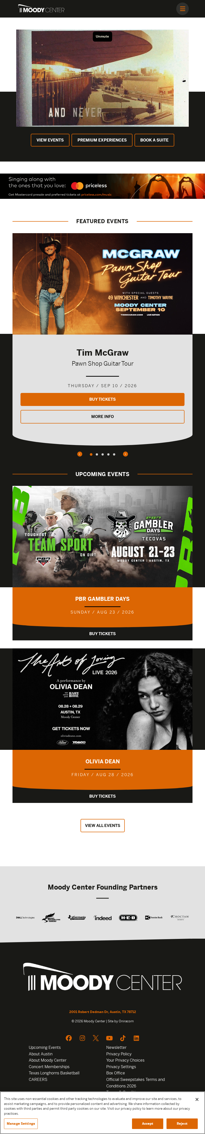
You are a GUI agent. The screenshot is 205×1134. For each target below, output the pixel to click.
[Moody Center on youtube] (109, 1038)
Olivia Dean (103, 761)
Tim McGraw (102, 352)
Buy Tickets (102, 399)
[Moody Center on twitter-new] (96, 1038)
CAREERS (38, 1079)
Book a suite (154, 140)
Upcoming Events (45, 1047)
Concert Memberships (49, 1066)
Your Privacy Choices (125, 1060)
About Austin (40, 1054)
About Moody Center (47, 1060)
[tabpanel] (102, 339)
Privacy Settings (121, 1066)
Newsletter (116, 1047)
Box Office (115, 1073)
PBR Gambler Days (102, 599)
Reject (182, 1123)
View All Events (102, 825)
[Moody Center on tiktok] (122, 1038)
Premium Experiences (102, 140)
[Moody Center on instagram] (82, 1038)
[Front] (102, 978)
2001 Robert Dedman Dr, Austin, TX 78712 (102, 1012)
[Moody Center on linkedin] (136, 1038)
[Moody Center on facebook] (68, 1038)
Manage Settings (21, 1123)
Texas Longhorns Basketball (54, 1073)
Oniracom (126, 1021)
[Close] (197, 1099)
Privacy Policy (119, 1054)
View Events (50, 140)
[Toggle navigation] (182, 9)
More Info (102, 416)
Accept (148, 1123)
